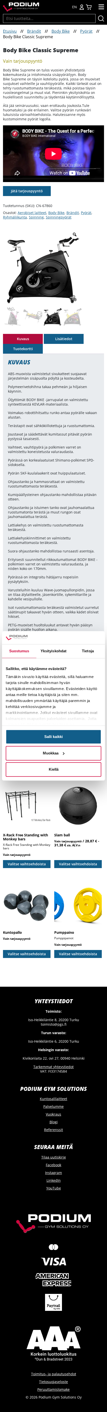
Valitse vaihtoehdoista (27, 864)
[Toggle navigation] (101, 7)
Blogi (54, 1122)
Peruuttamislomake (53, 1389)
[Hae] (101, 18)
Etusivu (10, 31)
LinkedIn (54, 1180)
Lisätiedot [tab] (63, 338)
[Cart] (89, 7)
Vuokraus (53, 1114)
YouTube (53, 1188)
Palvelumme (53, 1106)
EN (74, 7)
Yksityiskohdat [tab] (53, 651)
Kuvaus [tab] (23, 338)
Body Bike (61, 31)
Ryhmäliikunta (15, 217)
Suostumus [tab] (19, 651)
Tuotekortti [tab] (23, 348)
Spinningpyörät (58, 217)
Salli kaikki (53, 737)
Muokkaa (50, 753)
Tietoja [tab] (88, 651)
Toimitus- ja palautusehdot (53, 1374)
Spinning (36, 217)
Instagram (53, 1172)
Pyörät (86, 31)
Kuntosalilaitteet (53, 1098)
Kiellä (53, 769)
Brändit (34, 31)
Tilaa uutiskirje (53, 1157)
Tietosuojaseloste (53, 1381)
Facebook (53, 1165)
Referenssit (53, 1129)
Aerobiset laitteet (32, 212)
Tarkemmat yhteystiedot (53, 1066)
